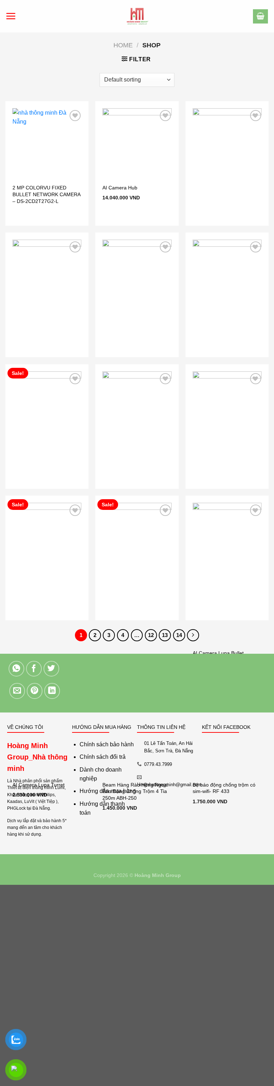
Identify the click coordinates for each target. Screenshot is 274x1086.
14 (179, 635)
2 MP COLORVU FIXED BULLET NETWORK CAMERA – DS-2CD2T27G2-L (46, 194)
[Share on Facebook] (34, 669)
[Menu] (10, 16)
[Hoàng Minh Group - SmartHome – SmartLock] (137, 16)
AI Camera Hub (119, 187)
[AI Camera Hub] (136, 142)
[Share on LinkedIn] (52, 691)
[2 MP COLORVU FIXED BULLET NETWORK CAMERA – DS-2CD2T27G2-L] (46, 142)
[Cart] (260, 16)
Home (123, 45)
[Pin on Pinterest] (35, 691)
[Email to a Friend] (17, 691)
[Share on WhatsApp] (17, 669)
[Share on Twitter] (52, 669)
